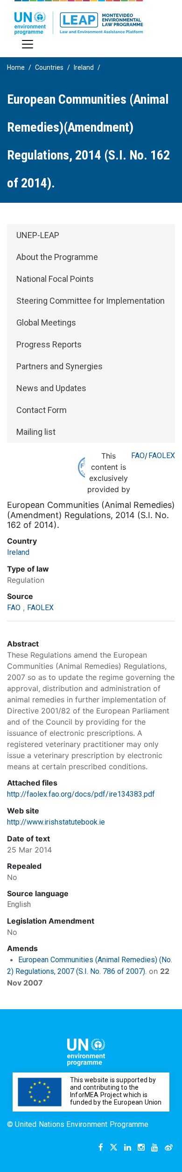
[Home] (78, 17)
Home (16, 67)
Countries (49, 67)
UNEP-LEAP (37, 235)
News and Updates (51, 388)
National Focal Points (55, 279)
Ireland (84, 67)
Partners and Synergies (59, 366)
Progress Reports (49, 344)
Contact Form (41, 410)
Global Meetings (46, 322)
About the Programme (57, 257)
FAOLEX (161, 455)
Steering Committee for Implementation (90, 301)
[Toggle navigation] (27, 44)
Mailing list (36, 432)
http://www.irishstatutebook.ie (56, 822)
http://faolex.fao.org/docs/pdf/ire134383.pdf (81, 794)
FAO (138, 455)
